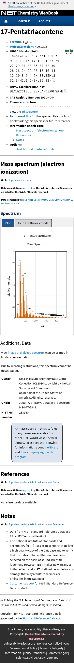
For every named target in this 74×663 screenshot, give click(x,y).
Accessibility (33, 629)
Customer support (22, 583)
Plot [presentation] (8, 223)
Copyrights (17, 634)
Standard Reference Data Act (41, 618)
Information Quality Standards (25, 653)
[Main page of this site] (6, 21)
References (23, 135)
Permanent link (20, 116)
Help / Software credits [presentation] (33, 223)
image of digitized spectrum (26, 352)
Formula (16, 42)
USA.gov (39, 657)
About (43, 21)
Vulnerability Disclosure (19, 643)
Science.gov (24, 657)
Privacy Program (54, 629)
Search (22, 21)
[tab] (8, 223)
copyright (26, 188)
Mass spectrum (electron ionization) (40, 130)
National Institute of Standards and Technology (9, 13)
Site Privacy (15, 629)
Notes (20, 140)
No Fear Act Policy (49, 643)
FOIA (66, 643)
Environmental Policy (23, 648)
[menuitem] (6, 21)
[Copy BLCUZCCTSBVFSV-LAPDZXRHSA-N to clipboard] (65, 92)
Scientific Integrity (51, 648)
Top (11, 180)
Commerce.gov (57, 653)
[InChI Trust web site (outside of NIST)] (69, 54)
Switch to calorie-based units (35, 149)
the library (51, 447)
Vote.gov (52, 657)
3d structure (30, 111)
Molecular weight (22, 46)
